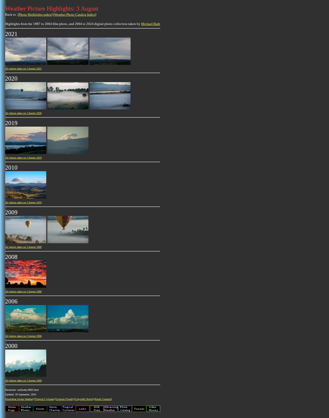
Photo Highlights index (35, 14)
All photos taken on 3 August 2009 (23, 247)
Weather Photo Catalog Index (74, 14)
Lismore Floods (64, 399)
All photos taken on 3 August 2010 (23, 202)
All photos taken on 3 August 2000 (23, 380)
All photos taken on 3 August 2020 (23, 113)
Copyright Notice (84, 399)
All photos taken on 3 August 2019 (23, 157)
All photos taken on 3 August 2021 (23, 68)
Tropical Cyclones (44, 399)
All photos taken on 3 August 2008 (23, 291)
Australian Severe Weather (19, 399)
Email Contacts (103, 399)
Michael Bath (150, 24)
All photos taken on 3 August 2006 (23, 336)
